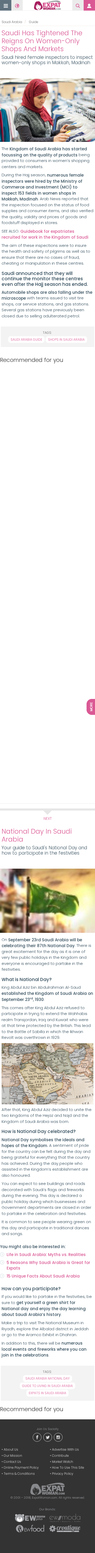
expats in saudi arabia (47, 1393)
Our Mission (13, 1455)
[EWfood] (30, 1528)
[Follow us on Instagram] (58, 1436)
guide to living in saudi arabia (47, 1386)
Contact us (12, 1461)
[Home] (47, 5)
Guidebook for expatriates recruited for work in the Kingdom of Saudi (45, 234)
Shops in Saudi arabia (66, 339)
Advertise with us (65, 1449)
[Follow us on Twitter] (47, 1436)
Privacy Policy (62, 1473)
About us (11, 1449)
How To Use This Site (68, 1467)
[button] (5, 5)
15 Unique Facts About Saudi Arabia (43, 1276)
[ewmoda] (65, 1517)
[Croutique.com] (65, 1528)
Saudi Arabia (12, 22)
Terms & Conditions (19, 1473)
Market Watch (62, 1461)
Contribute (60, 1455)
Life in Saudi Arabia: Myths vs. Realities (46, 1254)
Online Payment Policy (21, 1467)
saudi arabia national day (47, 1378)
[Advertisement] (46, 582)
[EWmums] (30, 1517)
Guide (33, 22)
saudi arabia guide (26, 339)
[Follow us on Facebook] (37, 1436)
